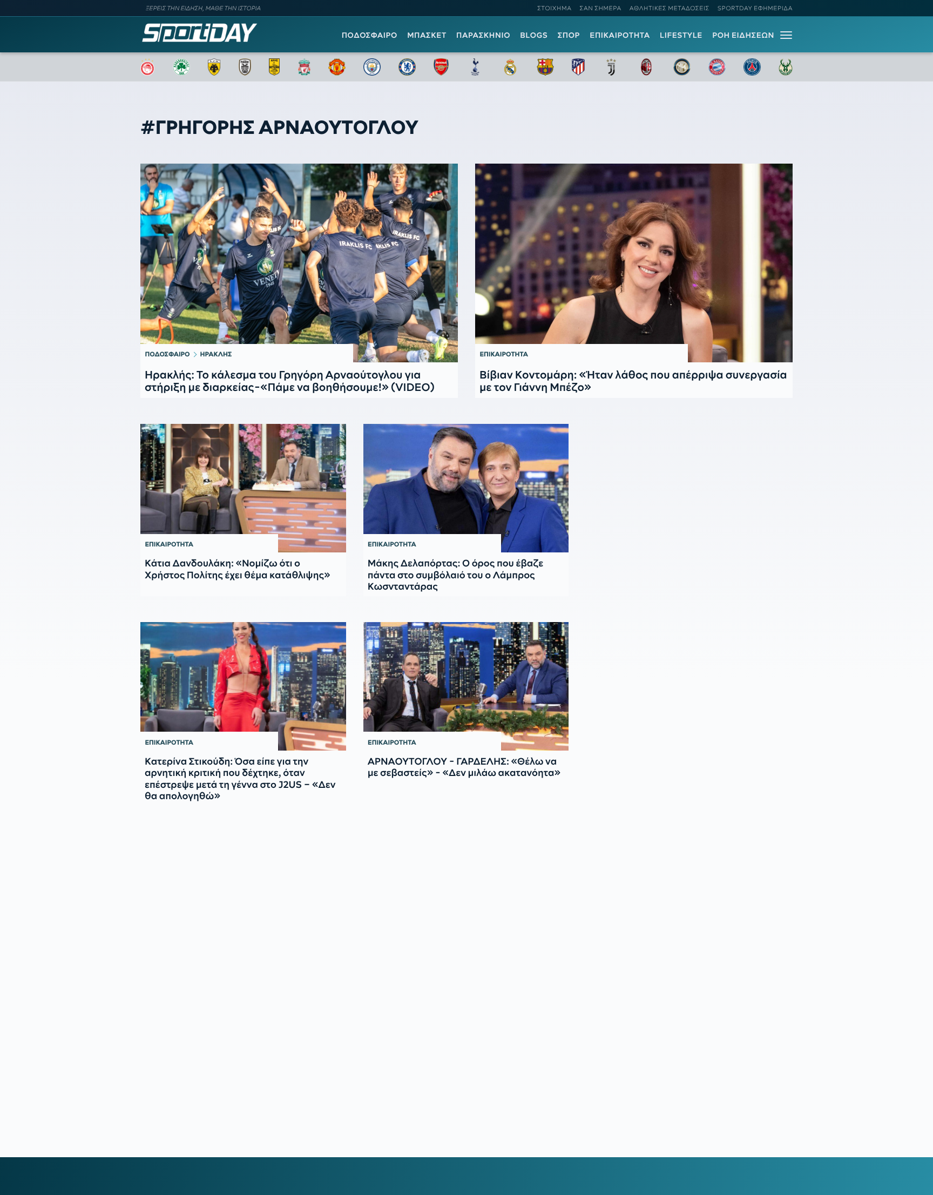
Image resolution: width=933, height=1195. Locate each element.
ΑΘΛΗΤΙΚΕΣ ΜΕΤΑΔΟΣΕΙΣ (669, 8)
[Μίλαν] (646, 67)
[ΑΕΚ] (214, 67)
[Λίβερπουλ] (304, 67)
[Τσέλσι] (407, 67)
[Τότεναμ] (475, 67)
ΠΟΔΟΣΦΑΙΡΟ (369, 35)
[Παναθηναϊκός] (181, 67)
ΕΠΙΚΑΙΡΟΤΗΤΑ (620, 35)
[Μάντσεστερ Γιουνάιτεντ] (336, 67)
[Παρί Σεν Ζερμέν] (752, 67)
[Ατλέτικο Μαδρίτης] (578, 67)
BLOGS (533, 35)
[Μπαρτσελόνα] (545, 67)
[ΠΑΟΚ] (245, 67)
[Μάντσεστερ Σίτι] (372, 67)
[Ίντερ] (682, 67)
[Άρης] (274, 67)
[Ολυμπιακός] (147, 67)
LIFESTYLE (681, 35)
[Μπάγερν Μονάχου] (717, 67)
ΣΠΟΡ (569, 35)
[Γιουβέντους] (611, 67)
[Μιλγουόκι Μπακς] (786, 67)
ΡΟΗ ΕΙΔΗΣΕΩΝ (743, 35)
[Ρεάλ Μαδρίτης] (510, 67)
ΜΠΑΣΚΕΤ (427, 35)
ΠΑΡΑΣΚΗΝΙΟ (483, 35)
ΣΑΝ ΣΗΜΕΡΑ (600, 8)
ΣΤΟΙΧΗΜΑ (554, 8)
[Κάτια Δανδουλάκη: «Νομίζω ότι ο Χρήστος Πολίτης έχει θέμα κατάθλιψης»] (243, 488)
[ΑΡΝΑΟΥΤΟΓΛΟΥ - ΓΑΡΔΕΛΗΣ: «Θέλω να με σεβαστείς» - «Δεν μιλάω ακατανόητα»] (466, 686)
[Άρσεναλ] (441, 67)
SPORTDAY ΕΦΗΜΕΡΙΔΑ (755, 8)
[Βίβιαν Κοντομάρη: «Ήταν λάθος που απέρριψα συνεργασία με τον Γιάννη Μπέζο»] (634, 263)
